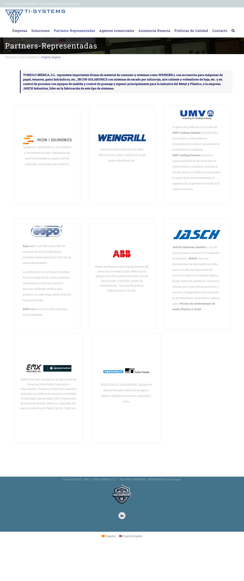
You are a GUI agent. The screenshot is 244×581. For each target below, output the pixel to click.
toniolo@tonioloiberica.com (61, 4)
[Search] (233, 30)
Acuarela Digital (172, 479)
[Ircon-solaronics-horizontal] (47, 138)
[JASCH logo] (196, 232)
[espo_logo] (47, 227)
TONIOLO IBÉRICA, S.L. (104, 479)
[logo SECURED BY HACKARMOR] (122, 485)
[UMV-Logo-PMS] (196, 113)
